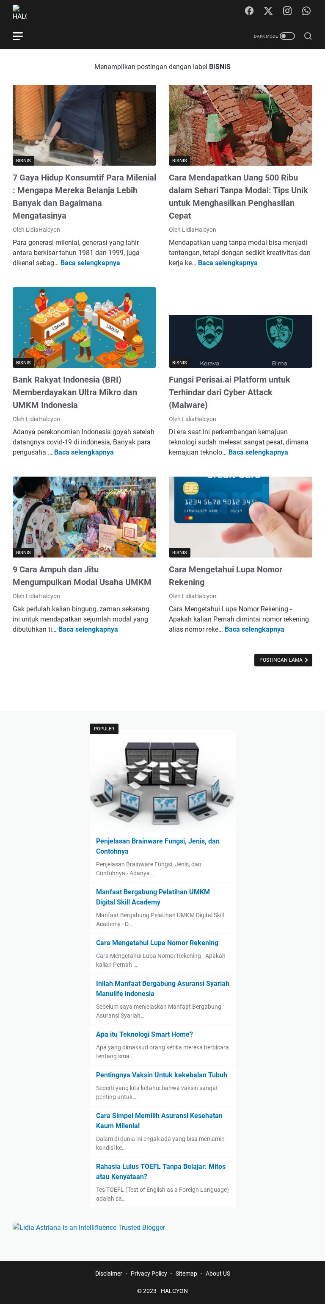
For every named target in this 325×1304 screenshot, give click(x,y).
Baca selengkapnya (90, 263)
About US (218, 1273)
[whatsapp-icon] (306, 11)
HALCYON (174, 1290)
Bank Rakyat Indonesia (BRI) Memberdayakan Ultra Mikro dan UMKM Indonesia (75, 392)
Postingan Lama (281, 660)
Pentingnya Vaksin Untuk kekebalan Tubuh (161, 1075)
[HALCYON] (25, 12)
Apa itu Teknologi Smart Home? (144, 1034)
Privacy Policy (149, 1273)
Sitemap (186, 1273)
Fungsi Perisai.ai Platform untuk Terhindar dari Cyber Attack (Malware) (229, 392)
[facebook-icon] (249, 11)
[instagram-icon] (287, 11)
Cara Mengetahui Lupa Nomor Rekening (157, 943)
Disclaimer (108, 1273)
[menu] (23, 36)
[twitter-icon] (268, 11)
